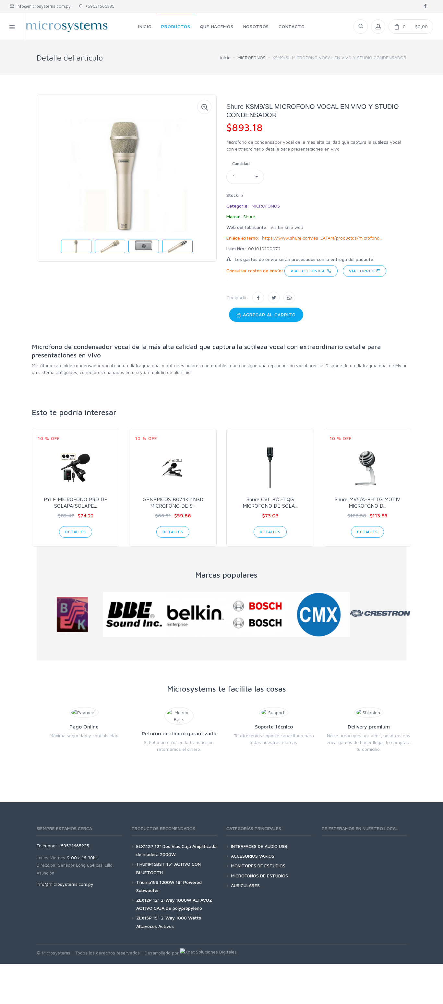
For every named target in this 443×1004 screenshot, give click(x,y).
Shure (235, 106)
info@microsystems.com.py (44, 6)
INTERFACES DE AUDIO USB (259, 846)
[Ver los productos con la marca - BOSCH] (257, 614)
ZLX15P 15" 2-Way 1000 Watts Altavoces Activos (168, 922)
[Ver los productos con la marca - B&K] (72, 614)
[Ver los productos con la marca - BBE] (134, 614)
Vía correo (362, 270)
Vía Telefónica (309, 270)
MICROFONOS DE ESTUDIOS (259, 875)
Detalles (75, 531)
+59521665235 (98, 6)
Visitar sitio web (286, 227)
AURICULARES (245, 885)
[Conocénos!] (208, 952)
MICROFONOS (251, 57)
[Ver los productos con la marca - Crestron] (380, 614)
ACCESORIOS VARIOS (252, 856)
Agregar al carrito (268, 314)
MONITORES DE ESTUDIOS (258, 865)
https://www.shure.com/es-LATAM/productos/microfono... (322, 238)
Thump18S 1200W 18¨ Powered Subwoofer (169, 886)
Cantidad (241, 163)
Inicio (225, 57)
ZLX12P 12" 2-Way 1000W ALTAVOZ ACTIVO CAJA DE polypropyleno (174, 904)
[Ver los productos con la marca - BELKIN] (195, 614)
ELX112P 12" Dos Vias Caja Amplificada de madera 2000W (176, 850)
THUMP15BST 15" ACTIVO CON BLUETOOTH (168, 868)
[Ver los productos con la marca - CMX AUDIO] (319, 614)
